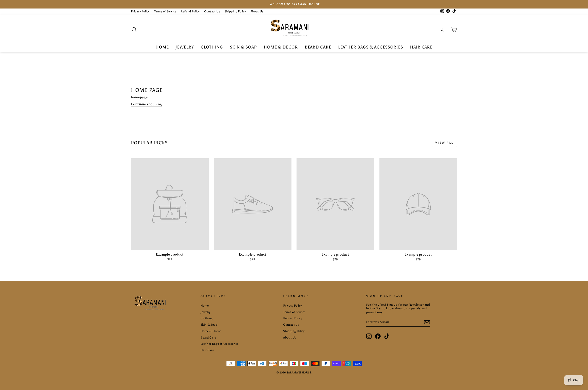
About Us (257, 11)
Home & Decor (281, 47)
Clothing (212, 47)
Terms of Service (165, 11)
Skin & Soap (243, 47)
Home (162, 47)
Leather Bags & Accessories (370, 47)
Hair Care (421, 47)
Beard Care (318, 47)
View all (444, 142)
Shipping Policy (235, 11)
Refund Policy (190, 11)
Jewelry (184, 47)
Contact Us (212, 11)
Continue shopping (146, 104)
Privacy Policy (140, 11)
